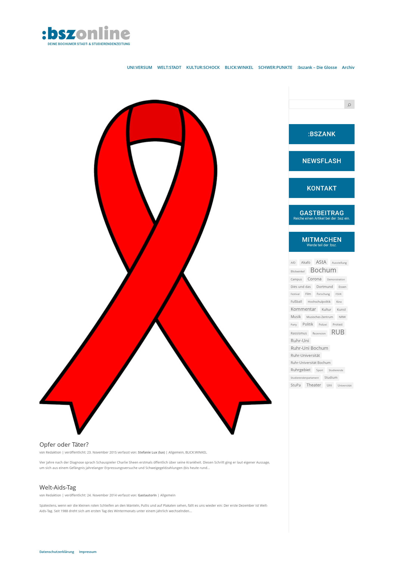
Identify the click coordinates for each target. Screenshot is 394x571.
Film (308, 294)
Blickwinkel (298, 271)
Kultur (326, 309)
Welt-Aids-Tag (57, 487)
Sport (319, 370)
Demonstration (336, 279)
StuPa (296, 385)
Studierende (336, 370)
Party (294, 324)
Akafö (305, 262)
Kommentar (303, 309)
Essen (342, 287)
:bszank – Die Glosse (317, 68)
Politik (308, 324)
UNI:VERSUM (139, 68)
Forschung (323, 294)
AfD (293, 263)
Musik (296, 316)
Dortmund (324, 286)
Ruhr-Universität (305, 355)
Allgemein (176, 452)
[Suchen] (349, 104)
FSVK (339, 294)
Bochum (323, 270)
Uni (329, 385)
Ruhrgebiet (301, 369)
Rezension (319, 333)
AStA (321, 262)
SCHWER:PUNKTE (275, 68)
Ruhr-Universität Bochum (311, 362)
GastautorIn (147, 495)
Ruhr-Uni (300, 341)
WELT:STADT (169, 68)
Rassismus (299, 333)
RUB (338, 332)
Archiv (348, 68)
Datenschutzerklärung (56, 552)
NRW (342, 317)
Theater (313, 385)
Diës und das (301, 287)
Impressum (87, 552)
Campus (296, 279)
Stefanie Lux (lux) (151, 452)
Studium (330, 377)
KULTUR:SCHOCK (203, 68)
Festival (295, 294)
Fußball (296, 301)
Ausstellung (339, 262)
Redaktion (53, 452)
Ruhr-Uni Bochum (309, 348)
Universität (345, 385)
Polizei (323, 324)
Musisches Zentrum (319, 317)
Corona (314, 279)
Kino (339, 301)
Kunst (341, 309)
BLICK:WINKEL (239, 68)
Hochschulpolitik (319, 302)
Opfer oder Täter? (63, 444)
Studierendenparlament (305, 377)
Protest (338, 324)
